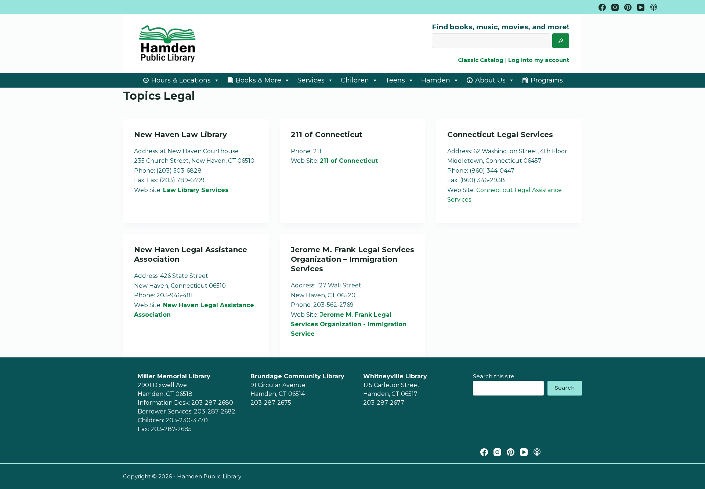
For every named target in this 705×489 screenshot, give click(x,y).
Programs (547, 80)
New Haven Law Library (180, 134)
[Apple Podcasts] (653, 7)
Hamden (435, 80)
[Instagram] (615, 7)
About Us (490, 80)
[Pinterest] (628, 7)
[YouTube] (640, 7)
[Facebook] (602, 7)
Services (311, 80)
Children (355, 80)
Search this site (493, 376)
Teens (395, 80)
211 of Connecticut (326, 134)
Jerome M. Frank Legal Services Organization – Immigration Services (352, 259)
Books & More (258, 80)
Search (565, 387)
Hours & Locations (181, 80)
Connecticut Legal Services (500, 134)
